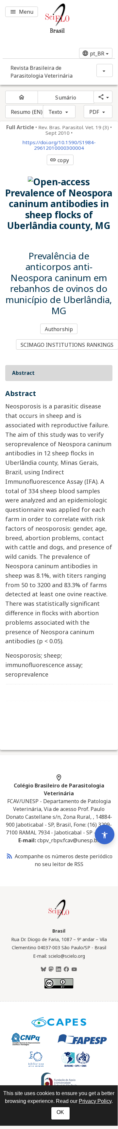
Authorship (59, 329)
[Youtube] (74, 969)
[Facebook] (66, 969)
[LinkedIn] (58, 969)
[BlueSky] (43, 969)
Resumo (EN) (26, 111)
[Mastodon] (51, 969)
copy (59, 160)
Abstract (23, 373)
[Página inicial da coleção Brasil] (58, 918)
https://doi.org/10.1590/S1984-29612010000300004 (59, 145)
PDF (94, 111)
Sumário (65, 97)
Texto (55, 111)
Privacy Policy (95, 1101)
